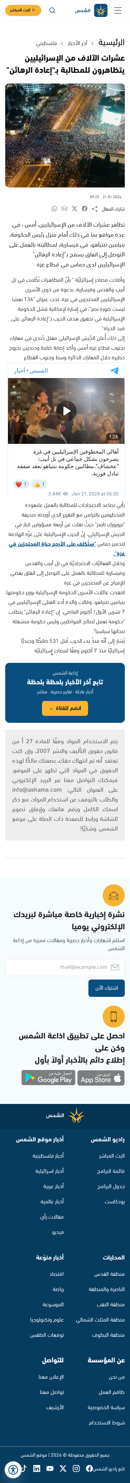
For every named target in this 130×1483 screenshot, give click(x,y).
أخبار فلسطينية (48, 1156)
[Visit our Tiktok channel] (26, 1469)
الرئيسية (111, 42)
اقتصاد (56, 1274)
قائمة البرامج (111, 1171)
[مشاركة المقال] (97, 209)
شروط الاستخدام (107, 1423)
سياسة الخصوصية (106, 1408)
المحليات (114, 1257)
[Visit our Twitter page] (66, 1469)
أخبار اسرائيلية (49, 1171)
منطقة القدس (109, 1274)
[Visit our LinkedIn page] (39, 1469)
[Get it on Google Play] (48, 1078)
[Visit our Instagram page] (79, 1469)
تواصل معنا (52, 1392)
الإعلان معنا (51, 1377)
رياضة (58, 1289)
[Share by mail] (67, 209)
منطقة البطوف (108, 1335)
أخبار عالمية (52, 1202)
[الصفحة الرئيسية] (90, 10)
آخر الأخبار (77, 43)
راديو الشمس (108, 1139)
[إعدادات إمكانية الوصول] (13, 1470)
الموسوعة (53, 1305)
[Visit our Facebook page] (89, 1469)
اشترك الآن (106, 988)
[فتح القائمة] (118, 10)
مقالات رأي (52, 1217)
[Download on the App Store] (101, 1078)
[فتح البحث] (52, 10)
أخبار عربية (53, 1187)
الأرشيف (55, 1408)
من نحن (117, 1377)
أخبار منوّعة (50, 1257)
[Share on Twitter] (77, 209)
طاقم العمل (112, 1392)
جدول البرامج (111, 1187)
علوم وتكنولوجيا (47, 1320)
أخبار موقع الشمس (40, 1139)
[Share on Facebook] (87, 209)
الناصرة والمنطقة (107, 1289)
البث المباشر (20, 10)
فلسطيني (46, 43)
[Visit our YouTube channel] (53, 1469)
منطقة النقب (111, 1305)
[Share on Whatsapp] (57, 209)
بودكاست (115, 1202)
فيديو (58, 1232)
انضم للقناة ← (65, 708)
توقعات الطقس (47, 1335)
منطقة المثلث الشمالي (100, 1320)
